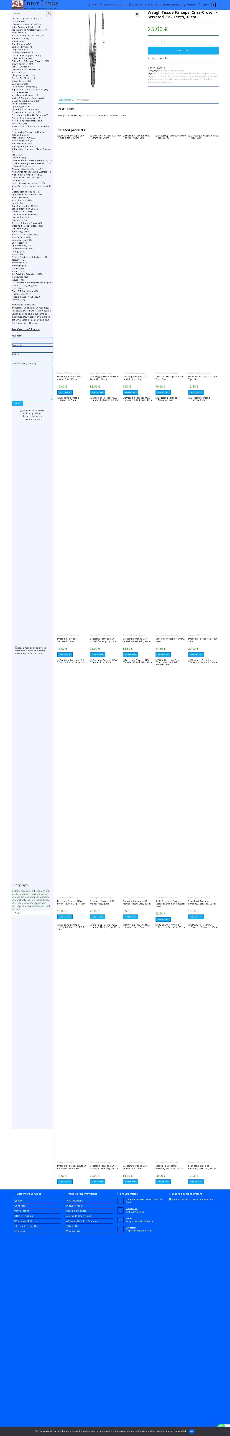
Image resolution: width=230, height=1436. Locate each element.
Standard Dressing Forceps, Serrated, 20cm (202, 902)
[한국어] (24, 900)
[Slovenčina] (29, 906)
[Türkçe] (14, 909)
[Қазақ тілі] (19, 900)
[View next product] (216, 12)
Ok (191, 1431)
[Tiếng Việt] (18, 909)
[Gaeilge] (38, 896)
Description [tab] (66, 100)
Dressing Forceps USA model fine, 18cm (135, 1167)
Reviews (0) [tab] (83, 100)
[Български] (34, 890)
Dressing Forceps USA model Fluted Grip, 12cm (137, 902)
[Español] (38, 906)
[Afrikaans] (14, 890)
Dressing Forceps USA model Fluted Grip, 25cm (104, 1167)
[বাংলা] (29, 890)
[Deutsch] (14, 896)
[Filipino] (39, 893)
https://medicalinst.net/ (139, 1230)
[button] (137, 14)
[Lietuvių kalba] (38, 900)
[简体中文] (41, 890)
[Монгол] (15, 903)
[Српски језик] (24, 906)
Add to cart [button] (64, 392)
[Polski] (36, 903)
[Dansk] (19, 893)
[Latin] (29, 900)
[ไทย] (48, 906)
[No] (226, 1431)
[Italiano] (43, 896)
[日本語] (47, 896)
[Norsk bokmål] (26, 903)
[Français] (47, 893)
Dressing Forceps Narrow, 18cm (170, 640)
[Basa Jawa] (14, 900)
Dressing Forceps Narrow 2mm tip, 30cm (104, 378)
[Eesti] (34, 893)
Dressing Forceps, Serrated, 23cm (67, 640)
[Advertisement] (32, 1022)
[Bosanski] (23, 890)
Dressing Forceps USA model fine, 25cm (102, 902)
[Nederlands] (24, 893)
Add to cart (183, 50)
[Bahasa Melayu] (48, 900)
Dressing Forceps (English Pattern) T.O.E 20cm (71, 1167)
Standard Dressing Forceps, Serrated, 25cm (169, 1167)
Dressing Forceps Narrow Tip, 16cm (202, 378)
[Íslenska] (29, 896)
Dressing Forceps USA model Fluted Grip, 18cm (137, 640)
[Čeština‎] (14, 893)
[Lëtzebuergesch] (42, 900)
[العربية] (18, 890)
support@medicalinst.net (140, 1221)
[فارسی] (31, 903)
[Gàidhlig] (19, 906)
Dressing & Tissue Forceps (171, 70)
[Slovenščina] (34, 906)
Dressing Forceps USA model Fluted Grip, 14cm (71, 902)
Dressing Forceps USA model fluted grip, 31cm (103, 640)
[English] (29, 893)
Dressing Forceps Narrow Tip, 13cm (170, 378)
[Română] (46, 903)
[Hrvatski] (48, 890)
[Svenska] (43, 906)
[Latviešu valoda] (34, 900)
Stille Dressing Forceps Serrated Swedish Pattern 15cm (170, 904)
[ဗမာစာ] (21, 903)
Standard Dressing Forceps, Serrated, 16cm (202, 1167)
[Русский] (14, 906)
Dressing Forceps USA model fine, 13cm (69, 378)
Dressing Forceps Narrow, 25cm (202, 640)
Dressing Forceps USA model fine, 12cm (135, 378)
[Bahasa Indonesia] (33, 896)
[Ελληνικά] (19, 896)
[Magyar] (24, 896)
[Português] (40, 903)
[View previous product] (211, 12)
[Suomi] (43, 893)
